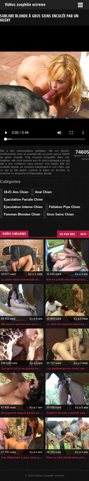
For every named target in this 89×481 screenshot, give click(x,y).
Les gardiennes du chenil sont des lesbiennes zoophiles (67, 368)
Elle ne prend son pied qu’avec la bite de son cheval (67, 279)
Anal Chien (43, 192)
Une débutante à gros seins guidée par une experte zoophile (22, 457)
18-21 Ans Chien (16, 192)
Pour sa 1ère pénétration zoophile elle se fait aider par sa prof (67, 457)
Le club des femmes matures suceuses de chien (67, 324)
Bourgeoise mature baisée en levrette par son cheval (22, 412)
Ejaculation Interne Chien (23, 207)
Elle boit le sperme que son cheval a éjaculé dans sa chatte (22, 324)
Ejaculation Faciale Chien (23, 199)
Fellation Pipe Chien (64, 207)
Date (83, 234)
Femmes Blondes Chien (22, 214)
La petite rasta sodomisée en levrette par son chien (22, 279)
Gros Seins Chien (60, 214)
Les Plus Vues (67, 234)
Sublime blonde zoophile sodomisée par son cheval (67, 412)
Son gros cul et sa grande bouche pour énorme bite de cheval (22, 368)
